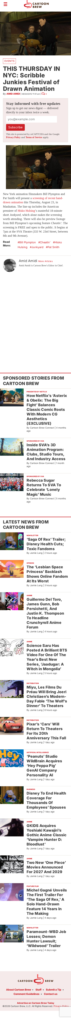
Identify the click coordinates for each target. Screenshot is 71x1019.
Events (9, 61)
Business (31, 789)
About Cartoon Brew (18, 989)
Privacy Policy (13, 137)
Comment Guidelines (26, 994)
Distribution (33, 683)
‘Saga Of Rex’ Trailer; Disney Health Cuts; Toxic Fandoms (46, 544)
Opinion (30, 563)
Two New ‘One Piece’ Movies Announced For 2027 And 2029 (46, 867)
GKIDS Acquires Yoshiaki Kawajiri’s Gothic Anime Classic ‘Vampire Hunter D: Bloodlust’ (46, 834)
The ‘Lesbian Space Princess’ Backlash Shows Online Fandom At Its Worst (47, 574)
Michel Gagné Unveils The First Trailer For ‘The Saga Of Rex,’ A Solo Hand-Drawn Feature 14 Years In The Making (47, 902)
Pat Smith (53, 247)
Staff (38, 989)
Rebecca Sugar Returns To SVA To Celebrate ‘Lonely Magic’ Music (44, 487)
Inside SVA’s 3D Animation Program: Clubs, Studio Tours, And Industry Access (46, 452)
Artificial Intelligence (38, 752)
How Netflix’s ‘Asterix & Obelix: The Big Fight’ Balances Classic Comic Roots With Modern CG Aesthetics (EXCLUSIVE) (47, 409)
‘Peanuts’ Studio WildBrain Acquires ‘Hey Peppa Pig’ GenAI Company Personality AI (44, 765)
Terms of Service (34, 137)
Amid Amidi (13, 93)
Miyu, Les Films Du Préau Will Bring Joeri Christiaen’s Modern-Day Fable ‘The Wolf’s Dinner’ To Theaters (47, 696)
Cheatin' (45, 242)
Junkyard (37, 247)
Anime (29, 595)
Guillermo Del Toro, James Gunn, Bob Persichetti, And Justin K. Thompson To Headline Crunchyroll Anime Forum (45, 613)
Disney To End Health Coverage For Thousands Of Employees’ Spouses (46, 800)
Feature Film (32, 886)
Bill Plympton (27, 242)
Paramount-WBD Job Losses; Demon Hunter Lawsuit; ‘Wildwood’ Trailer (46, 938)
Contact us (50, 994)
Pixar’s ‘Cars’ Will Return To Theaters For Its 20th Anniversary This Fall (46, 731)
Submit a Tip (53, 989)
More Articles (45, 261)
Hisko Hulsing (26, 210)
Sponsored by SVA (35, 441)
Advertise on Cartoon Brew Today (35, 1003)
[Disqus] (35, 316)
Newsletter (32, 535)
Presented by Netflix (37, 391)
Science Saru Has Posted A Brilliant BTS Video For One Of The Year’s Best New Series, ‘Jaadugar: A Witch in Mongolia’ (47, 657)
